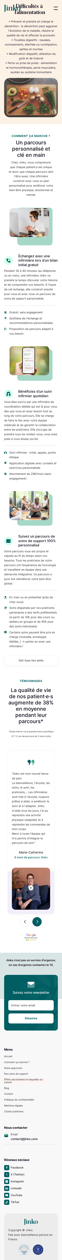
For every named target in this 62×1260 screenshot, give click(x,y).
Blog (6, 1088)
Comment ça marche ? (16, 1062)
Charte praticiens (13, 1111)
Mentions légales (13, 1105)
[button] (56, 8)
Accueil (8, 1056)
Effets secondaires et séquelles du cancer (23, 1080)
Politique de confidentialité (19, 1099)
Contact (8, 1093)
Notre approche (13, 1068)
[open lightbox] (31, 887)
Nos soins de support (16, 1073)
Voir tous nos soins (31, 660)
